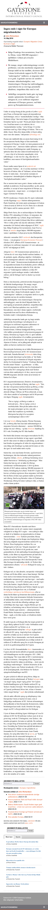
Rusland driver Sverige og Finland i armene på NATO (25, 813)
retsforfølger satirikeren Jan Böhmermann (19, 592)
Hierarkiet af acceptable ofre (15, 860)
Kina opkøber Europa (15, 817)
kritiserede (29, 354)
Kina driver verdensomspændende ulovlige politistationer (23, 795)
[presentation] (9, 837)
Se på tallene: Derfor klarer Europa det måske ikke (22, 842)
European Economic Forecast (31, 240)
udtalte (19, 458)
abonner (31, 821)
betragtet (36, 679)
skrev (13, 252)
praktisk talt (31, 166)
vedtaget (28, 629)
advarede (24, 564)
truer (19, 536)
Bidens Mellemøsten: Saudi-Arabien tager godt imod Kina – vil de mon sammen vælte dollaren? (25, 805)
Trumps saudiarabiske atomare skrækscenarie (20, 867)
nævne (32, 734)
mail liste (28, 823)
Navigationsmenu (9, 23)
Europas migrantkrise (27, 788)
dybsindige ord (34, 134)
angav (19, 200)
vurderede (26, 237)
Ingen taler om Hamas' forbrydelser (17, 884)
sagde (40, 111)
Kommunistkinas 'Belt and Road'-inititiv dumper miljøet (25, 800)
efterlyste (31, 428)
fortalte (13, 421)
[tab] (9, 837)
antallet (13, 230)
